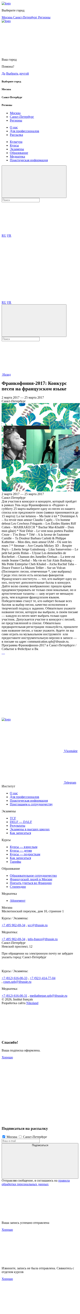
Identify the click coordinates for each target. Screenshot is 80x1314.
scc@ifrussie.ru (38, 925)
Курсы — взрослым (23, 847)
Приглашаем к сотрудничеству (31, 804)
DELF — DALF (21, 822)
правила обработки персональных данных (36, 1182)
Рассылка (16, 134)
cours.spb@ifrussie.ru (17, 981)
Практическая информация (29, 160)
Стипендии (18, 886)
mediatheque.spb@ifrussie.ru (48, 995)
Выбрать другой (17, 73)
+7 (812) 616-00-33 (14, 978)
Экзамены (17, 149)
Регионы (44, 17)
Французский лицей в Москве (31, 879)
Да (3, 73)
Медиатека (17, 156)
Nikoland (32, 1003)
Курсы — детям (21, 850)
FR (9, 235)
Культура (16, 141)
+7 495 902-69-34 (13, 925)
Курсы (14, 145)
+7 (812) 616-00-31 (14, 995)
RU (4, 235)
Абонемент (17, 900)
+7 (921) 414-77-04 (42, 978)
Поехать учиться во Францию (31, 883)
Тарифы (15, 861)
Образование (19, 153)
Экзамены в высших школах (30, 829)
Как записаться (20, 833)
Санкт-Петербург (25, 17)
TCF (13, 818)
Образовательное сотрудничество (33, 875)
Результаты (17, 825)
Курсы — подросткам (25, 854)
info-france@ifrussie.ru (43, 939)
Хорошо (7, 1057)
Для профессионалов (24, 131)
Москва (7, 17)
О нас (14, 127)
